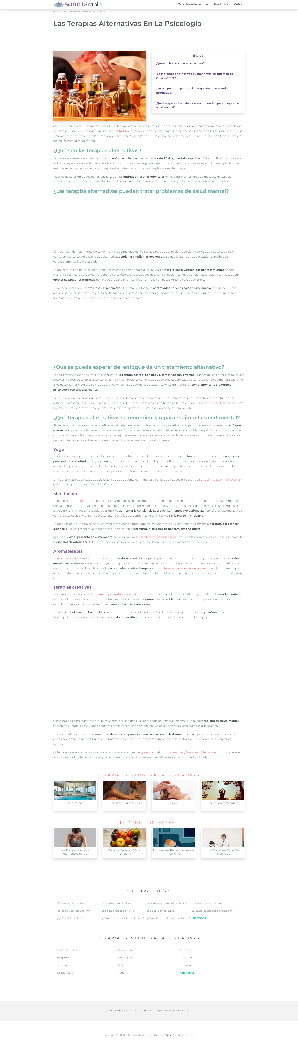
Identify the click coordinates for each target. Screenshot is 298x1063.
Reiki (137, 131)
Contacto (187, 1010)
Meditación (83, 500)
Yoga (75, 456)
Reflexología (187, 965)
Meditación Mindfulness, (156, 537)
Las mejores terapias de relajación (212, 910)
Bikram (218, 479)
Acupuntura (125, 949)
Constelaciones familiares (117, 903)
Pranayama (232, 479)
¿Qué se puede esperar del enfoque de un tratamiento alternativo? (193, 90)
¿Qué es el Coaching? (70, 918)
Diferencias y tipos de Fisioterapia (167, 903)
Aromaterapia (66, 558)
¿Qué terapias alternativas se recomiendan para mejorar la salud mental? (197, 105)
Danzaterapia (103, 594)
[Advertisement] (149, 40)
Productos (221, 4)
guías (144, 752)
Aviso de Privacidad (168, 1010)
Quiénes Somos (114, 1010)
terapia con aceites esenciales (185, 568)
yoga (204, 403)
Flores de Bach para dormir (73, 910)
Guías (238, 4)
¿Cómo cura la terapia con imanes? (123, 918)
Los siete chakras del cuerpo (119, 910)
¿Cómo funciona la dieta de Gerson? (168, 918)
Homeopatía (125, 957)
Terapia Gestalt (66, 972)
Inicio (55, 12)
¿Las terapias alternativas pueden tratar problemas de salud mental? (194, 76)
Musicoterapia (126, 594)
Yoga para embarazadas (161, 910)
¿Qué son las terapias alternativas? (180, 63)
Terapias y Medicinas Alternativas (194, 752)
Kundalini (205, 479)
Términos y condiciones (140, 1010)
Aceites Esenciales (68, 949)
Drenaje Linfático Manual (207, 903)
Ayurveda (185, 949)
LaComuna (164, 1034)
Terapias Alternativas (193, 4)
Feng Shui (63, 957)
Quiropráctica (65, 965)
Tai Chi (123, 131)
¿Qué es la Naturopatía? (71, 903)
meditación (221, 403)
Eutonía (147, 594)
